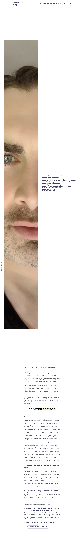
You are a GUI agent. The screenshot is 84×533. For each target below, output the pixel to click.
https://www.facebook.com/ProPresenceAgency (38, 526)
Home (41, 3)
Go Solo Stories (58, 175)
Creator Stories (45, 175)
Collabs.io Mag (18, 3)
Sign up (68, 3)
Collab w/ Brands (46, 3)
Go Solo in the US (52, 175)
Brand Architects (53, 3)
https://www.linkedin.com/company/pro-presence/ (38, 527)
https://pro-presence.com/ (33, 524)
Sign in (64, 3)
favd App (59, 3)
